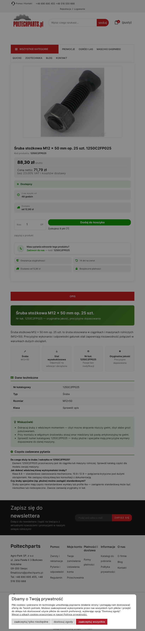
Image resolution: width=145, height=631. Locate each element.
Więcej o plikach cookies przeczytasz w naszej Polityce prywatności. (49, 614)
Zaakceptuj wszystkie (92, 621)
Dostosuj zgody (63, 621)
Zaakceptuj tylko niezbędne (31, 621)
